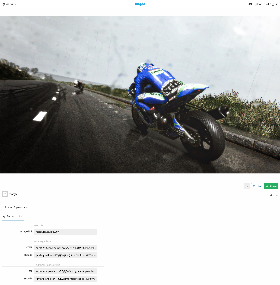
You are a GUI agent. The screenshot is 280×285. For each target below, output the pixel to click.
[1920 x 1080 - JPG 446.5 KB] (247, 186)
